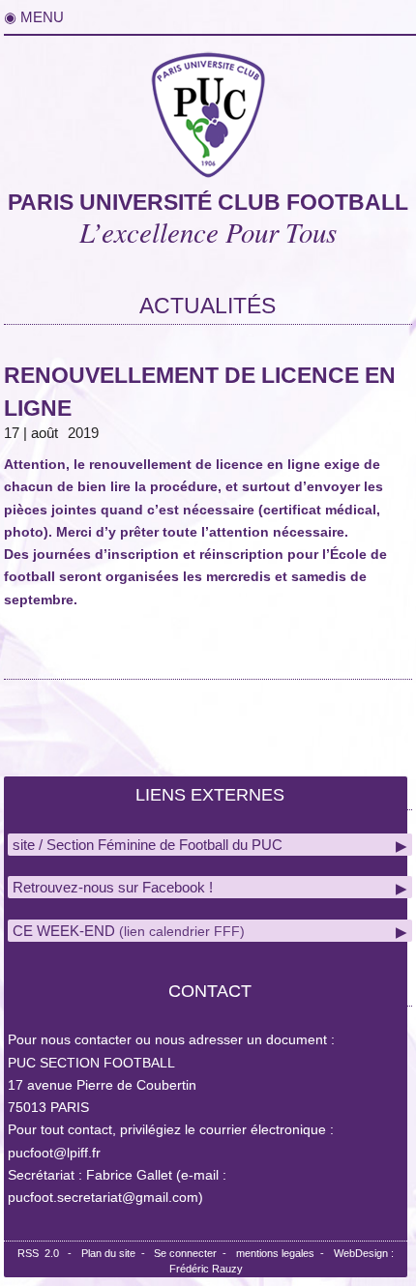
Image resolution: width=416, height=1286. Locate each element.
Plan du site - (117, 1253)
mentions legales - (283, 1253)
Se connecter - (193, 1253)
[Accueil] (208, 110)
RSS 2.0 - (47, 1253)
